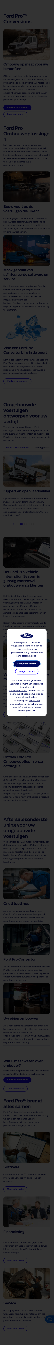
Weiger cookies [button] (27, 672)
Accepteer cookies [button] (26, 664)
